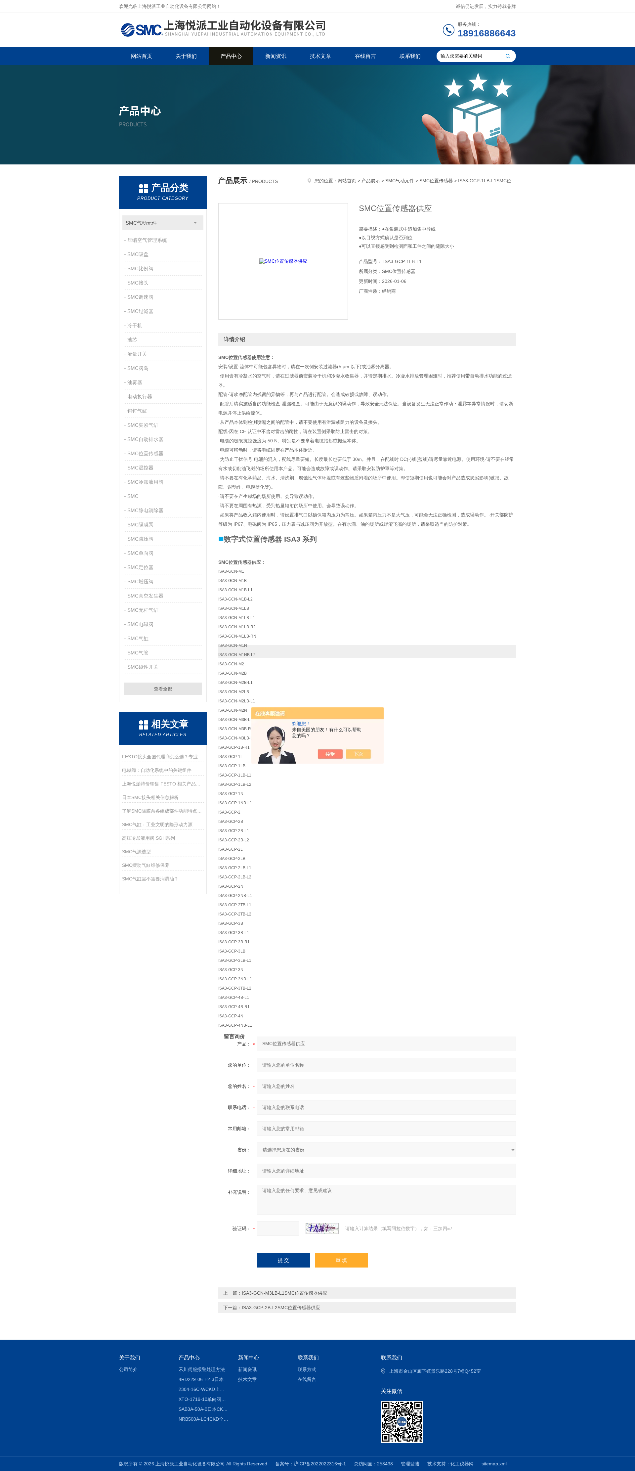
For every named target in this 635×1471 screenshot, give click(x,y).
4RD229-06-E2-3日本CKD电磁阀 (204, 1379)
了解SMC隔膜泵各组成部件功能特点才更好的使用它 (163, 811)
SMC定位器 (140, 567)
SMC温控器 (140, 467)
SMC (133, 496)
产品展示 (370, 180)
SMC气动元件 (141, 223)
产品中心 (231, 56)
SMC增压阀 (140, 581)
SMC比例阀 (140, 268)
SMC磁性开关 (142, 667)
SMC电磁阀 (140, 624)
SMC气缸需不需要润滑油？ (150, 878)
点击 (195, 222)
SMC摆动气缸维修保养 (145, 865)
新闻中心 (248, 1357)
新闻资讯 (275, 56)
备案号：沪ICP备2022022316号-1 (310, 1463)
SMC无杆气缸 (142, 610)
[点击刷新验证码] (322, 1228)
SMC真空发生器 (145, 596)
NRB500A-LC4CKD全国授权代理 (204, 1419)
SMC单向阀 (140, 553)
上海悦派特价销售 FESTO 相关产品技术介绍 (163, 783)
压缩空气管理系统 (147, 240)
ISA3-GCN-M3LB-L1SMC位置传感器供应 (284, 1293)
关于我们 (186, 56)
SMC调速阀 (140, 297)
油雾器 (134, 382)
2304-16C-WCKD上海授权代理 (204, 1389)
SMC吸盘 (137, 254)
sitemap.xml (494, 1463)
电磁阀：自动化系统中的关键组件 (156, 770)
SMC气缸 (137, 638)
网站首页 (141, 56)
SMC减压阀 (140, 539)
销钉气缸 (137, 411)
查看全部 (163, 688)
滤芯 (132, 339)
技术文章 (320, 56)
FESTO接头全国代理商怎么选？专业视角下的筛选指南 (163, 756)
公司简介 (128, 1369)
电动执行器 (139, 396)
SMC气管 (137, 652)
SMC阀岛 (137, 368)
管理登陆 (410, 1463)
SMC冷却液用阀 (145, 482)
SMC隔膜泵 (140, 524)
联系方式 (307, 1369)
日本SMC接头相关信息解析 (150, 797)
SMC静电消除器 (145, 510)
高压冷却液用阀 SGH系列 (148, 838)
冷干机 (134, 325)
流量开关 (137, 354)
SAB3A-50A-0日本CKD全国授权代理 (204, 1409)
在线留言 (365, 56)
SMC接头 (137, 283)
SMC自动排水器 (145, 439)
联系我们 (410, 56)
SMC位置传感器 (145, 453)
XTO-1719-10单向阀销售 (204, 1399)
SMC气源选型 (136, 851)
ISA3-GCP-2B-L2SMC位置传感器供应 (281, 1307)
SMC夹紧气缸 (142, 425)
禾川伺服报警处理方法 (202, 1369)
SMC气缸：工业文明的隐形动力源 (157, 824)
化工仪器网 (462, 1463)
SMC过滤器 (140, 311)
